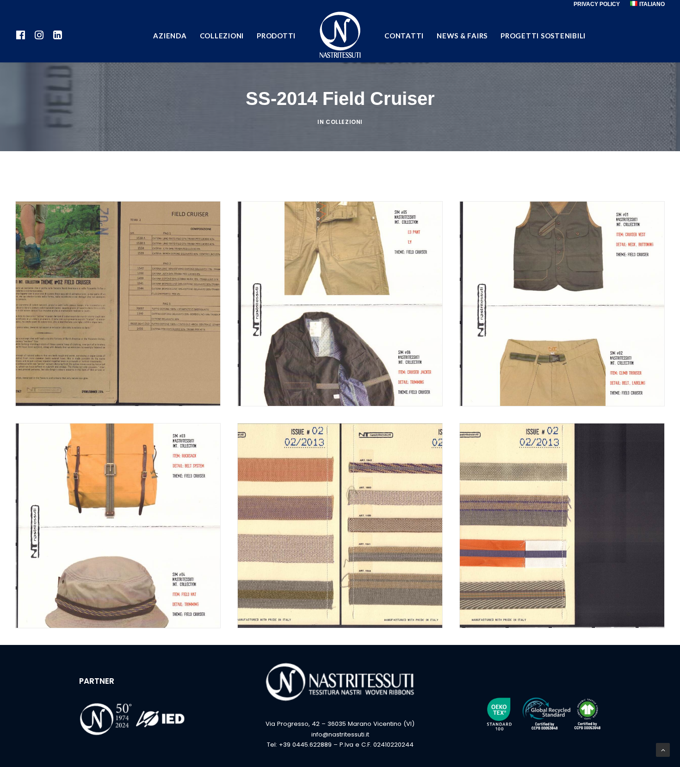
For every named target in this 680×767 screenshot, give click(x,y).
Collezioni (344, 122)
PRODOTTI (276, 35)
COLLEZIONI (222, 35)
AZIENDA (169, 35)
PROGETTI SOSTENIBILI (543, 35)
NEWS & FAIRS (462, 35)
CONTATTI (404, 35)
